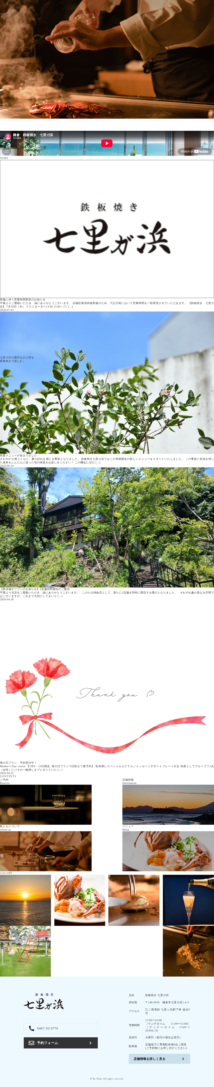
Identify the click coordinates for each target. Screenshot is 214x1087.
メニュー (147, 121)
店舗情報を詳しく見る (150, 1058)
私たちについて (125, 121)
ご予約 (204, 122)
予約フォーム (47, 1043)
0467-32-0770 (47, 1028)
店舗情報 (182, 121)
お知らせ (165, 121)
